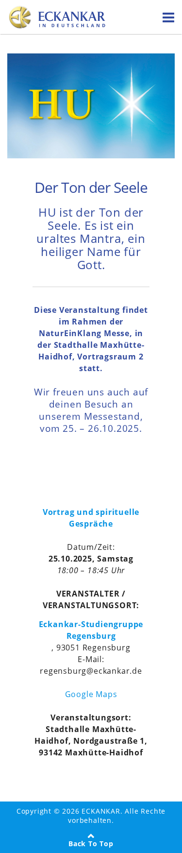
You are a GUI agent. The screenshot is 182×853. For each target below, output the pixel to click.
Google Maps (91, 694)
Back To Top (91, 843)
